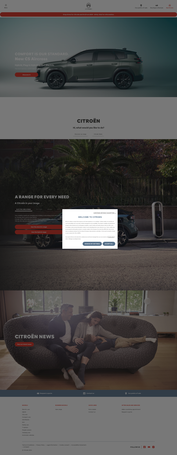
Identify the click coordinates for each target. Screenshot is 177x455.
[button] (105, 213)
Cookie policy (111, 236)
